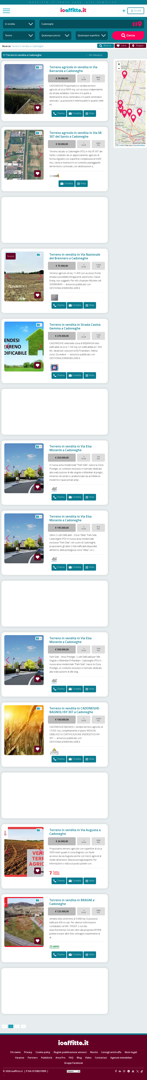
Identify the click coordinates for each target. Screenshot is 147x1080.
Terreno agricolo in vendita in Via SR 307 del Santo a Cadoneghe (75, 134)
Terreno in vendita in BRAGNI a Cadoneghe (71, 902)
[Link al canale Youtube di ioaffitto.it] (133, 1071)
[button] (8, 89)
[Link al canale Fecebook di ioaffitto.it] (116, 1071)
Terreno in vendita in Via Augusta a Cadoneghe (75, 832)
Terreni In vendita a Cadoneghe (27, 46)
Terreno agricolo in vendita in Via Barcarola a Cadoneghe (73, 69)
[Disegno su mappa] (135, 23)
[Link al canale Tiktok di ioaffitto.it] (142, 1071)
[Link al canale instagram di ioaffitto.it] (124, 1071)
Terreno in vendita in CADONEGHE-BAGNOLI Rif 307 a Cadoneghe (74, 710)
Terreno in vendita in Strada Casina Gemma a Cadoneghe (74, 326)
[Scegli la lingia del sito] (73, 1071)
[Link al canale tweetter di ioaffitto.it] (137, 1071)
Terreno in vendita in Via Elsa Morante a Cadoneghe (70, 448)
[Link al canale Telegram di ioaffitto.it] (128, 1071)
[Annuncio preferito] (37, 108)
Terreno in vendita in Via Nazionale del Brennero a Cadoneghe (74, 256)
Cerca (130, 35)
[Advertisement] (54, 220)
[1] (55, 35)
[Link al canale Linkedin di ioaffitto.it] (120, 1071)
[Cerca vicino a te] (140, 23)
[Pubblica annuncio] (124, 10)
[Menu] (6, 11)
